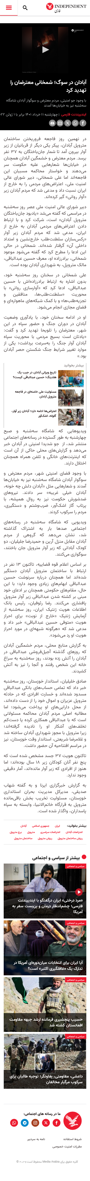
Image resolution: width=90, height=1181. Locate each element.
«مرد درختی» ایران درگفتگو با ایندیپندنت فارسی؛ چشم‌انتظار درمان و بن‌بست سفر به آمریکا (47, 906)
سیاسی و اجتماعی (48, 858)
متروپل (31, 832)
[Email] (60, 123)
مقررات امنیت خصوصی (67, 1146)
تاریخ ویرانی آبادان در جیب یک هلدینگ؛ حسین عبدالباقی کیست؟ (34, 375)
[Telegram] (25, 1123)
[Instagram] (35, 1123)
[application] (45, 50)
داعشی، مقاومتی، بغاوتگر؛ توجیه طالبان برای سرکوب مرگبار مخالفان (46, 1079)
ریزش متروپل (45, 838)
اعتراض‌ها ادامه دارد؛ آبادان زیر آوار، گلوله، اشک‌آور (34, 414)
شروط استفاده (72, 1139)
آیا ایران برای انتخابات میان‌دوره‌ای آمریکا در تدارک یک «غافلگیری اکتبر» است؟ (48, 965)
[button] (45, 50)
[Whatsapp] (75, 123)
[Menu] (9, 8)
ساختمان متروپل (23, 838)
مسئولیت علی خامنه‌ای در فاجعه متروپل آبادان (35, 394)
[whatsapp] (14, 1123)
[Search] (25, 8)
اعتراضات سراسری (50, 832)
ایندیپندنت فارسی (73, 115)
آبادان (24, 826)
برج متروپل (16, 832)
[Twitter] (67, 123)
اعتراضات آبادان (74, 832)
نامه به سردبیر (36, 1139)
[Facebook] (82, 123)
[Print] (52, 123)
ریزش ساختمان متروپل (70, 838)
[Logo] (78, 30)
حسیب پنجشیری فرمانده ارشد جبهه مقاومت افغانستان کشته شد (46, 1022)
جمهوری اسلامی (40, 826)
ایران (57, 826)
